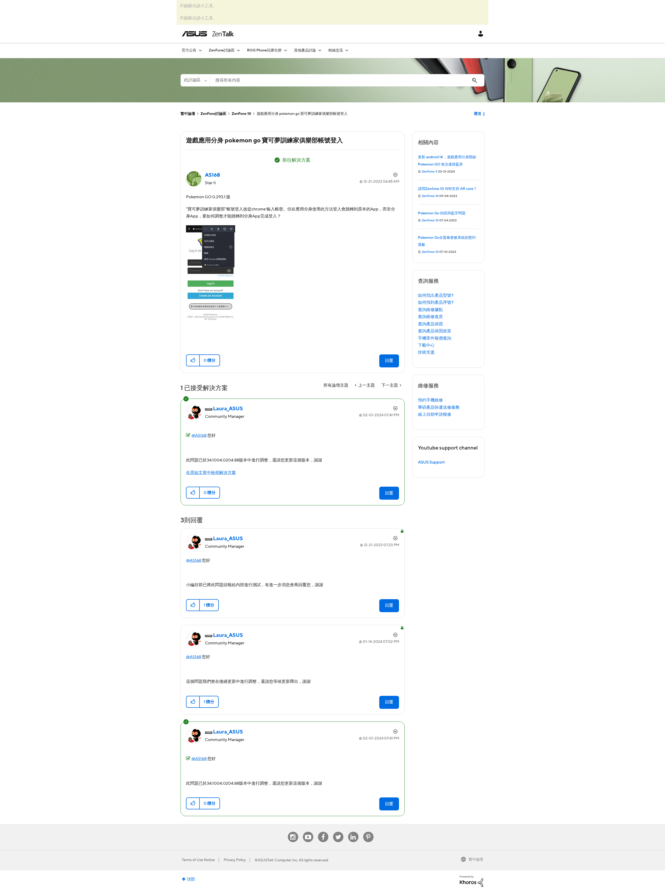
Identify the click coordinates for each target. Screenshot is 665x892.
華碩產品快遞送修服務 (439, 407)
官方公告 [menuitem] (189, 50)
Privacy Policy (235, 860)
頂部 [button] (191, 879)
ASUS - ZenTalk (208, 34)
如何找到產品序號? (436, 302)
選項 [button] (477, 113)
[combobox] (347, 80)
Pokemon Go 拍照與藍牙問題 (442, 213)
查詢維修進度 (430, 316)
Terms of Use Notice (198, 860)
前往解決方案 (296, 160)
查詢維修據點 (430, 309)
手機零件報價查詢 (434, 338)
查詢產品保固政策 (434, 331)
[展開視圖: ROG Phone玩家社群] (285, 50)
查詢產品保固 (430, 324)
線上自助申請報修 (434, 414)
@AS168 (199, 435)
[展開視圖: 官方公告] (200, 50)
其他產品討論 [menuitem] (305, 50)
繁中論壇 (188, 113)
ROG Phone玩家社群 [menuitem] (264, 50)
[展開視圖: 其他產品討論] (319, 50)
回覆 (389, 360)
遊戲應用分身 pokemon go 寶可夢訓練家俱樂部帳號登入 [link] (302, 113)
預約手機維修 (430, 400)
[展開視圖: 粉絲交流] (346, 50)
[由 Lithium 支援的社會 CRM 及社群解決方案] (471, 880)
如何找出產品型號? (436, 295)
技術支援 (426, 352)
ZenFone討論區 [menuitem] (222, 50)
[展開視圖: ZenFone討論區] (238, 50)
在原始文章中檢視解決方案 (211, 472)
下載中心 (426, 345)
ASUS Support (431, 462)
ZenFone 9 (429, 172)
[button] (193, 360)
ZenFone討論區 (213, 113)
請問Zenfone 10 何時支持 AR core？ (447, 189)
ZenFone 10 (241, 113)
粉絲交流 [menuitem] (335, 50)
